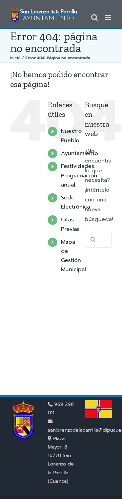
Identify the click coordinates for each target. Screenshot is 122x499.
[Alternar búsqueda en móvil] (94, 17)
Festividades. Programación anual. (79, 175)
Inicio (15, 58)
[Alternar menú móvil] (108, 17)
